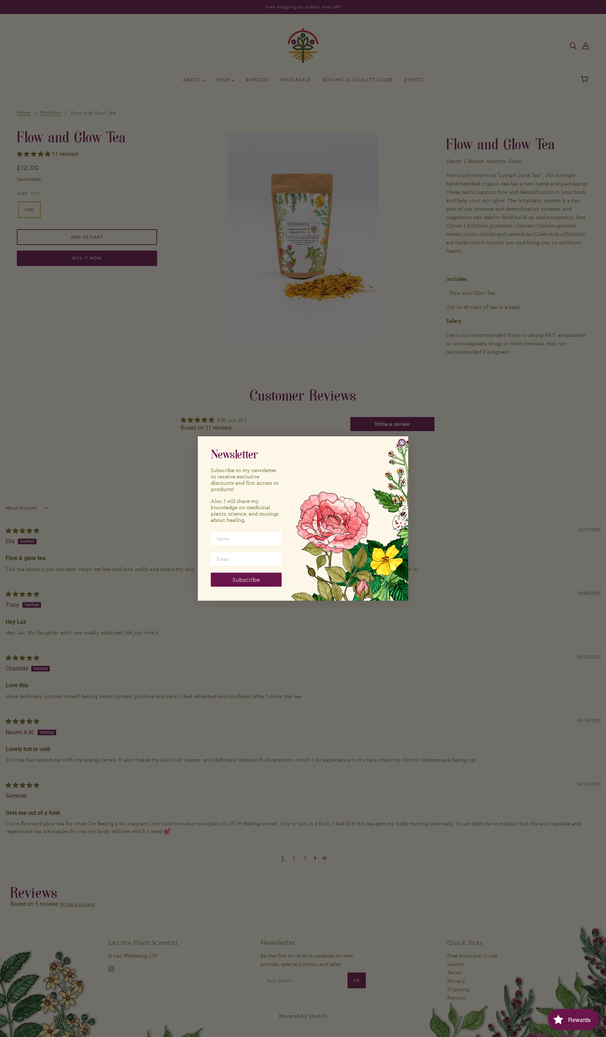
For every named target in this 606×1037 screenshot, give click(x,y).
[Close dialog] (401, 442)
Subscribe (246, 579)
